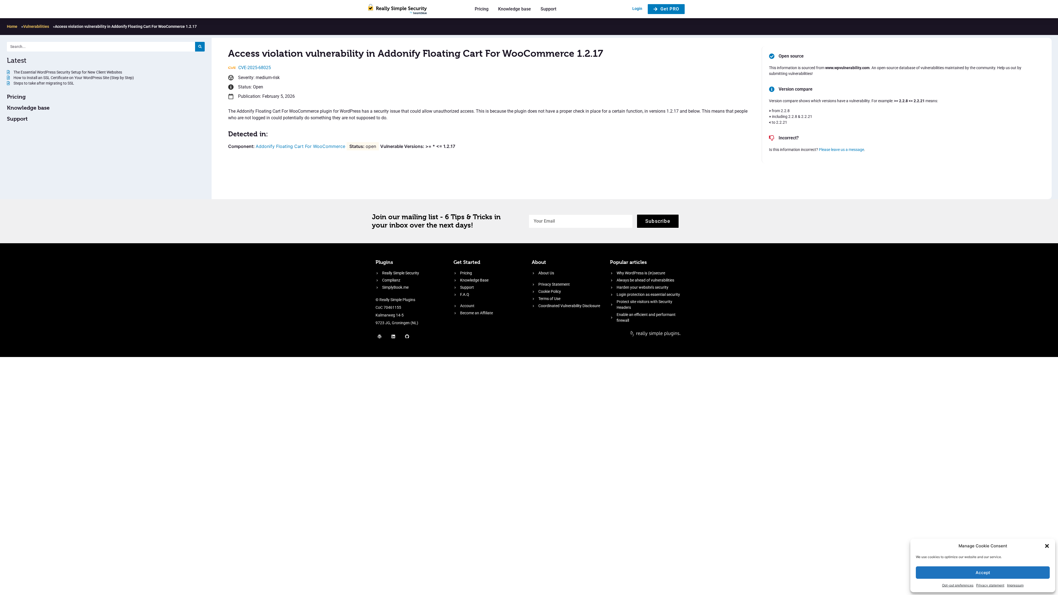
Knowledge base (514, 9)
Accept (983, 572)
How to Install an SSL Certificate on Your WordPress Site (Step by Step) (73, 77)
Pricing (481, 9)
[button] (1047, 546)
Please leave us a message (841, 149)
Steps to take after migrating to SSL (43, 83)
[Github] (407, 336)
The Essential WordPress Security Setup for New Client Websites (67, 72)
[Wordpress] (380, 336)
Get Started (467, 262)
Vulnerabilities (36, 26)
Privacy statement (990, 585)
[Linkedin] (393, 336)
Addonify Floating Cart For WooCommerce (300, 146)
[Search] (200, 47)
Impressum (1015, 585)
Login (637, 8)
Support (548, 9)
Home (12, 26)
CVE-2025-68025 (254, 67)
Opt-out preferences (957, 585)
